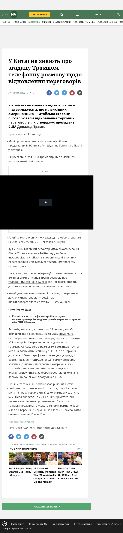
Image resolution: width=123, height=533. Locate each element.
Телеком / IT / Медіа (84, 21)
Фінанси (46, 21)
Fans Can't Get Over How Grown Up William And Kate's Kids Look (68, 473)
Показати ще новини (46, 506)
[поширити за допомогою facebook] (49, 92)
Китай (18, 427)
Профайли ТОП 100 (107, 21)
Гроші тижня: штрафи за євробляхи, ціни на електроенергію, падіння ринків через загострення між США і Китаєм (46, 319)
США (25, 427)
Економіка (34, 21)
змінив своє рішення (22, 401)
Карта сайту (17, 523)
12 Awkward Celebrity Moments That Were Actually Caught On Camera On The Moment (44, 475)
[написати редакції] (72, 92)
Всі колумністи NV (37, 523)
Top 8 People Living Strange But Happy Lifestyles (20, 472)
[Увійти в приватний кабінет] (118, 14)
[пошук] (61, 14)
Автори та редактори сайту (16, 528)
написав (31, 253)
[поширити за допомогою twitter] (56, 92)
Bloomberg (33, 134)
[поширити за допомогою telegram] (64, 92)
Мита (33, 427)
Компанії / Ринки (62, 21)
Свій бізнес (20, 21)
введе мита (66, 333)
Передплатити (39, 14)
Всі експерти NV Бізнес (109, 523)
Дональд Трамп (30, 126)
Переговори (43, 427)
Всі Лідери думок (60, 523)
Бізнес (6, 21)
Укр (96, 14)
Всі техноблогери (83, 523)
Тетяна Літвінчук (26, 422)
